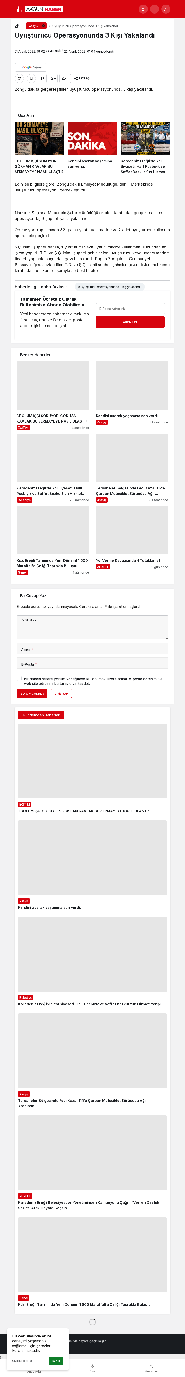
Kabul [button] (56, 1361)
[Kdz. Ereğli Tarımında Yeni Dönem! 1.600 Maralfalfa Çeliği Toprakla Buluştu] (53, 540)
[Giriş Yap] (165, 9)
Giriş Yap (61, 693)
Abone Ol (130, 322)
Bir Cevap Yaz (33, 595)
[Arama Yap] (143, 9)
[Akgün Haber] (44, 8)
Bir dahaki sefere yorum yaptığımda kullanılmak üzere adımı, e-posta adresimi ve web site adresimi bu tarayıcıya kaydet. (93, 681)
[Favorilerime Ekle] (31, 78)
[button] (154, 9)
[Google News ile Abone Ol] (30, 67)
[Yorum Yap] (42, 78)
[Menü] (19, 9)
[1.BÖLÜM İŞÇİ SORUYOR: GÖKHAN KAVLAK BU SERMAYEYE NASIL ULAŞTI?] (39, 148)
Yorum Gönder (32, 693)
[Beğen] (19, 78)
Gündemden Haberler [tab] (41, 715)
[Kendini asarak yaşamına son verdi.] (92, 148)
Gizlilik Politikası (22, 1361)
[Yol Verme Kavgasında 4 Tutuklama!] (132, 540)
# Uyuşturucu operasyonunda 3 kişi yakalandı (109, 287)
